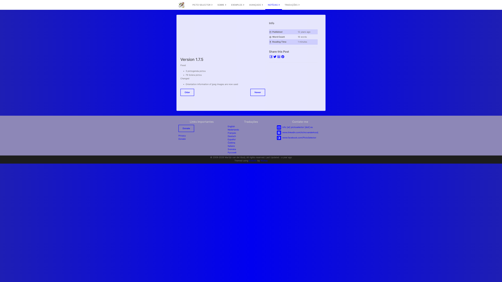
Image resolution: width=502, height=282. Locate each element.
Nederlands (233, 129)
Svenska (232, 149)
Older (187, 92)
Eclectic (253, 160)
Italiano (231, 146)
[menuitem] (202, 5)
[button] (497, 277)
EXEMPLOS (237, 5)
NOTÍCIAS (273, 5)
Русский (232, 152)
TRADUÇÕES (291, 5)
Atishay (264, 160)
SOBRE (221, 5)
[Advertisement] (222, 37)
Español (232, 139)
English (231, 126)
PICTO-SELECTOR (201, 5)
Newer (258, 92)
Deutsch (232, 136)
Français (232, 133)
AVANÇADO (255, 5)
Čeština (231, 142)
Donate (186, 128)
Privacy (182, 135)
